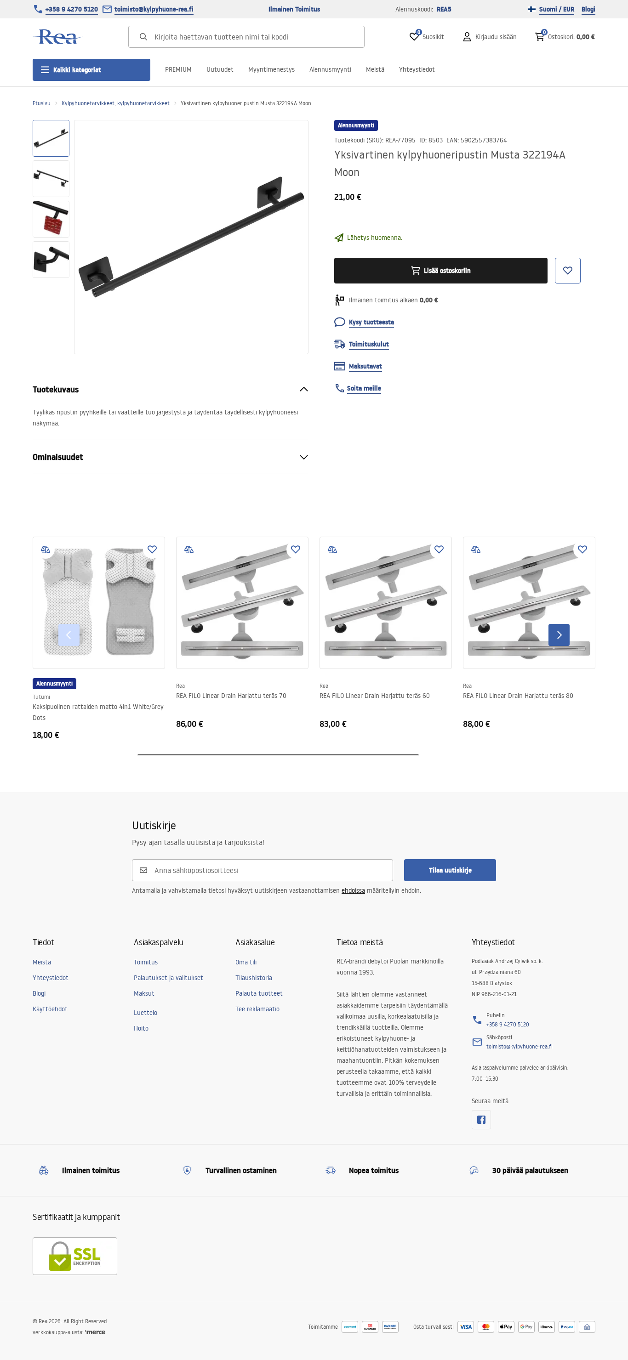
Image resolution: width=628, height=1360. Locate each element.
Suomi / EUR (556, 9)
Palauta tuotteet (259, 993)
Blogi (588, 9)
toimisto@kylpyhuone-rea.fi (154, 9)
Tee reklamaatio (257, 1009)
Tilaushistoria (253, 978)
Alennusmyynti (330, 69)
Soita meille (364, 388)
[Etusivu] (58, 36)
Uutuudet (220, 69)
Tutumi (41, 696)
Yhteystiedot (417, 69)
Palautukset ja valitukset (168, 978)
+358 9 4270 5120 (72, 9)
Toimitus (146, 962)
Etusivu (42, 103)
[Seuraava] (559, 635)
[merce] (95, 1332)
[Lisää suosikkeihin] (152, 549)
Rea (180, 685)
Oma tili (246, 962)
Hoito (141, 1028)
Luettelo (145, 1013)
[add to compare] (45, 549)
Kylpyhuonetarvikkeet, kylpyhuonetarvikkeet (116, 103)
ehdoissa (353, 890)
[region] (51, 237)
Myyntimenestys (271, 69)
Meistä (375, 69)
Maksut (144, 993)
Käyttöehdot (50, 1009)
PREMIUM (178, 69)
